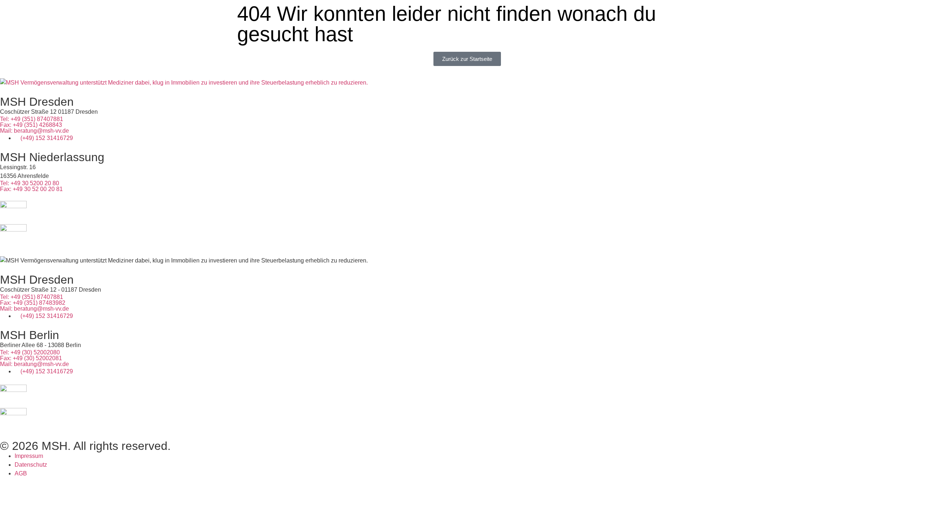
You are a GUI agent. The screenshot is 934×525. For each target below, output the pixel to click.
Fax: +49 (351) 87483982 (32, 303)
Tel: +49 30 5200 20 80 (29, 183)
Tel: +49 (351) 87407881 (31, 119)
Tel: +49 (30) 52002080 (30, 352)
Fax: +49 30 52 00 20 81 (31, 189)
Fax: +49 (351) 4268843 (31, 125)
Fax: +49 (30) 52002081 (31, 358)
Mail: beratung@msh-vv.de (34, 131)
